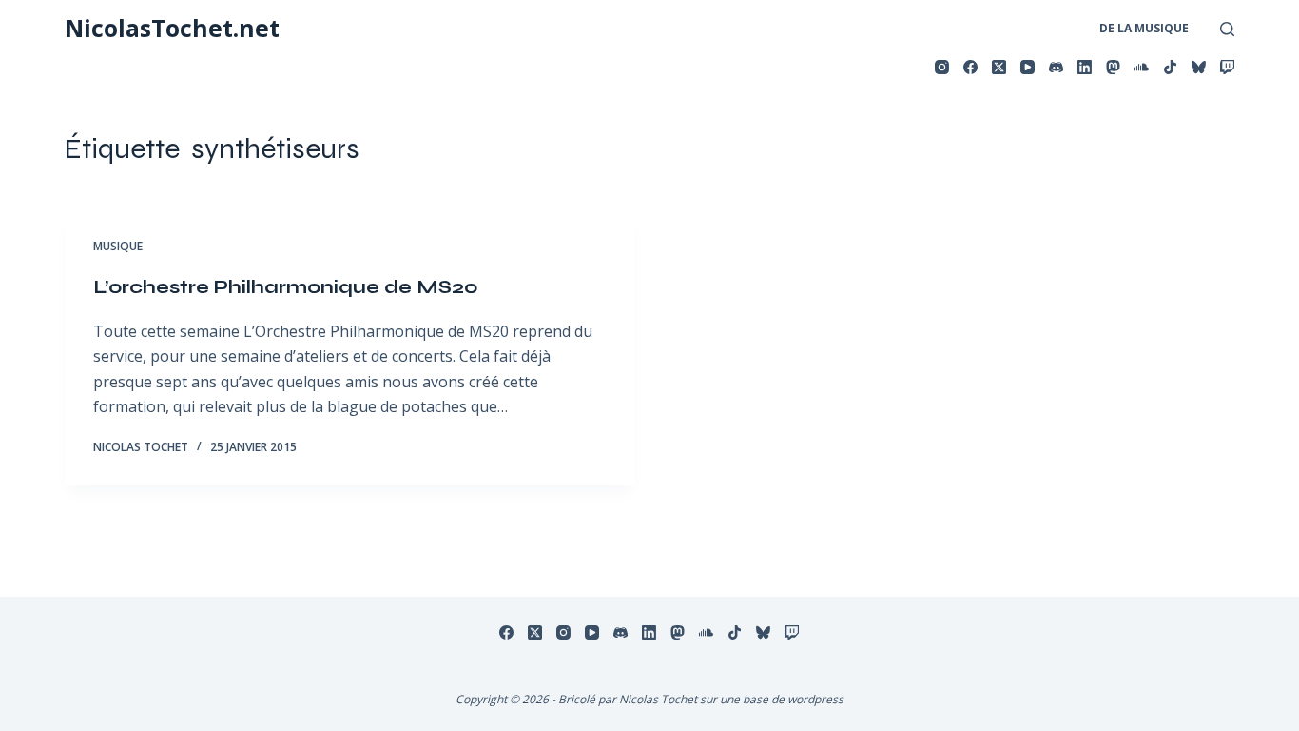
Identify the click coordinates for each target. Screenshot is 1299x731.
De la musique (1144, 28)
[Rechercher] (1227, 29)
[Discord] (1056, 67)
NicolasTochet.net (172, 27)
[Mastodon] (1113, 67)
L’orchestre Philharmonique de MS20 (285, 287)
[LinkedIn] (1084, 67)
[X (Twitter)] (999, 67)
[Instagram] (942, 67)
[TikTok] (1170, 67)
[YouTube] (1027, 67)
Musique (118, 246)
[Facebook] (970, 67)
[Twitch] (1227, 67)
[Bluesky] (1199, 67)
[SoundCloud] (1141, 67)
